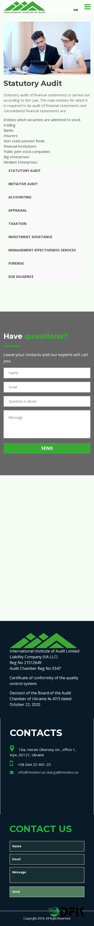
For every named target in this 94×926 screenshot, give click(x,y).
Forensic (16, 263)
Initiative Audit (23, 184)
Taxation (17, 223)
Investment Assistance (30, 237)
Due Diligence (21, 276)
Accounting (19, 197)
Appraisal (17, 210)
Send (47, 448)
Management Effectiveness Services (42, 250)
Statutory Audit (24, 170)
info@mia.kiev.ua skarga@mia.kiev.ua (48, 772)
